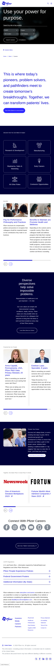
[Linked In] (43, 659)
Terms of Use (44, 625)
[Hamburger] (51, 3)
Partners (18, 626)
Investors (18, 618)
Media (17, 621)
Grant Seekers (31, 625)
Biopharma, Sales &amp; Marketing (14, 164)
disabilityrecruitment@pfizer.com (22, 599)
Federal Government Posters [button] (16, 576)
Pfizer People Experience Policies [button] (18, 571)
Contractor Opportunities (39, 181)
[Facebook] (39, 659)
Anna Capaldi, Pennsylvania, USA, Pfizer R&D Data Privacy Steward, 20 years (14, 370)
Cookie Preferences (5, 664)
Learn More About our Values (27, 330)
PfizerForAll (31, 618)
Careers (18, 624)
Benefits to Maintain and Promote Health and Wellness (40, 222)
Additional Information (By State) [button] (17, 582)
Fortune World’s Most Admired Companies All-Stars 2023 (42, 493)
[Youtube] (50, 659)
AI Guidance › (22, 40)
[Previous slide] (5, 264)
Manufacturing (39, 147)
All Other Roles (14, 181)
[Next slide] (10, 264)
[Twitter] (36, 659)
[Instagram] (46, 659)
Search (48, 3)
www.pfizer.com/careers (27, 592)
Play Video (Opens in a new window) (14, 110)
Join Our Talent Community (26, 546)
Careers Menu (8, 50)
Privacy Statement (45, 618)
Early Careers (39, 164)
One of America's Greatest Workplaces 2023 (14, 493)
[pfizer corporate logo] (7, 3)
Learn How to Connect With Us (37, 455)
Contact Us (43, 627)
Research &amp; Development (14, 147)
